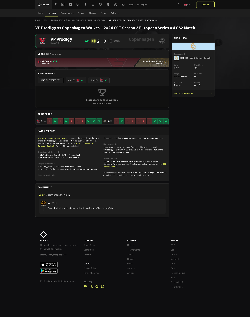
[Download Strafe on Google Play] (59, 271)
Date (176, 65)
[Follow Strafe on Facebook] (96, 286)
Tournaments (58, 20)
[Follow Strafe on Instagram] (101, 286)
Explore (131, 240)
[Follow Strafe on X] (90, 286)
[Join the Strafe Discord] (85, 286)
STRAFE (44, 240)
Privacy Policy (90, 268)
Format (197, 82)
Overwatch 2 (177, 282)
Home (38, 20)
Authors (131, 268)
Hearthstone (177, 287)
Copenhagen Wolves (59, 138)
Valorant (175, 259)
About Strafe (89, 245)
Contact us (89, 250)
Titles (174, 240)
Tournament (179, 54)
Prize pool (178, 82)
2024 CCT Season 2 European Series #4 (86, 20)
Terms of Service (91, 273)
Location (198, 74)
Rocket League (178, 273)
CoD (173, 268)
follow (88, 282)
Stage (176, 74)
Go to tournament (183, 93)
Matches (131, 245)
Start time (198, 65)
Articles (130, 273)
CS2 (45, 20)
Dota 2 (174, 254)
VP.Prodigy (43, 138)
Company (88, 240)
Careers (87, 254)
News (130, 264)
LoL (172, 250)
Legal (87, 264)
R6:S (173, 264)
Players (130, 259)
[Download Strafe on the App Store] (59, 264)
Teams (130, 254)
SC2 (173, 277)
